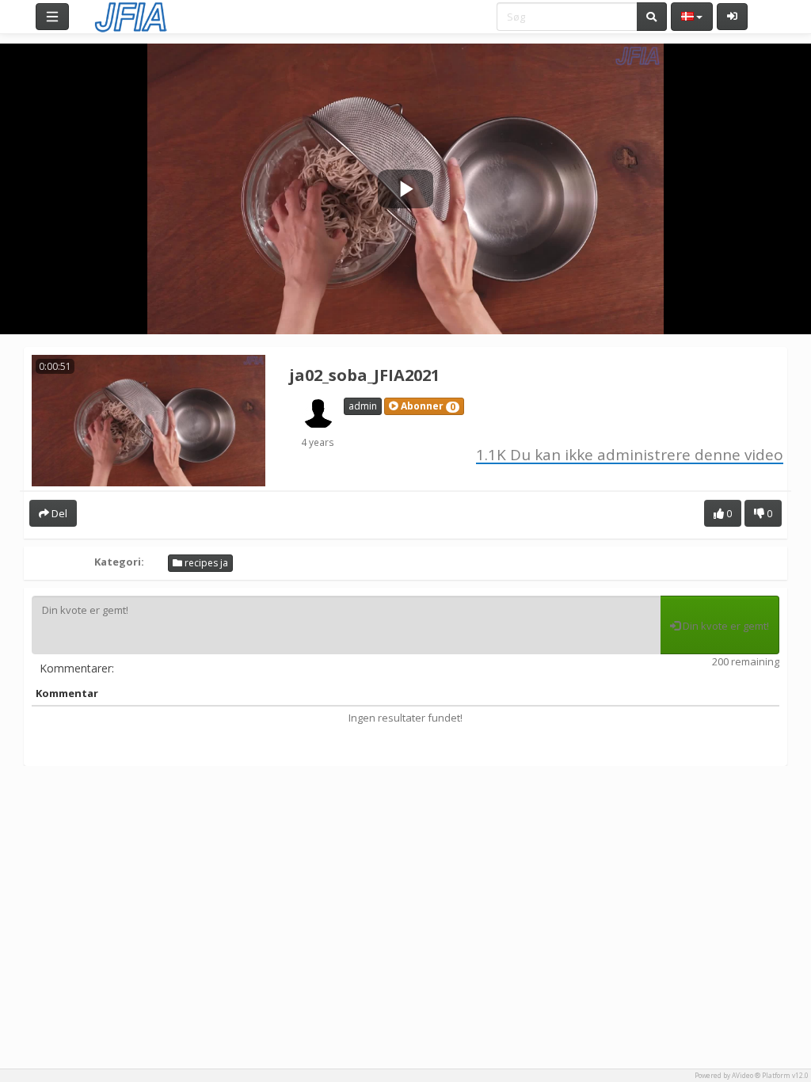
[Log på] (732, 16)
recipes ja (205, 563)
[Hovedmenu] (52, 16)
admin (362, 406)
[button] (424, 406)
